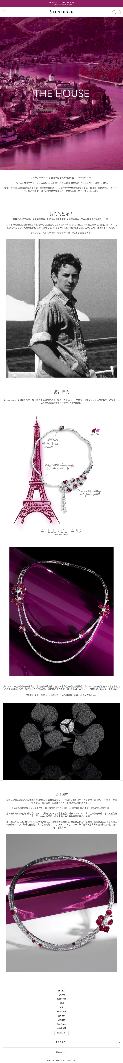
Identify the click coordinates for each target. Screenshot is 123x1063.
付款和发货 (61, 1012)
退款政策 (61, 1020)
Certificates (61, 1024)
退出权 (61, 1003)
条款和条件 (61, 999)
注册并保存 (60, 1042)
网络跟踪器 (61, 1028)
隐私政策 (61, 991)
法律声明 (61, 995)
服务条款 (61, 1016)
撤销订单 (61, 1033)
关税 (61, 1008)
